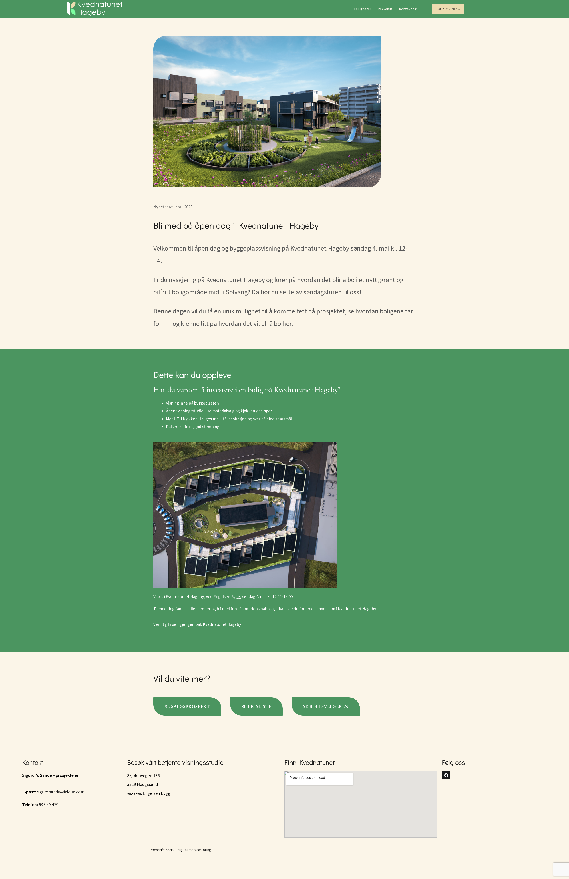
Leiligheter (362, 9)
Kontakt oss (408, 9)
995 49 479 (48, 804)
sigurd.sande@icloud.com (60, 792)
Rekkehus (385, 9)
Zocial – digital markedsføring (188, 849)
